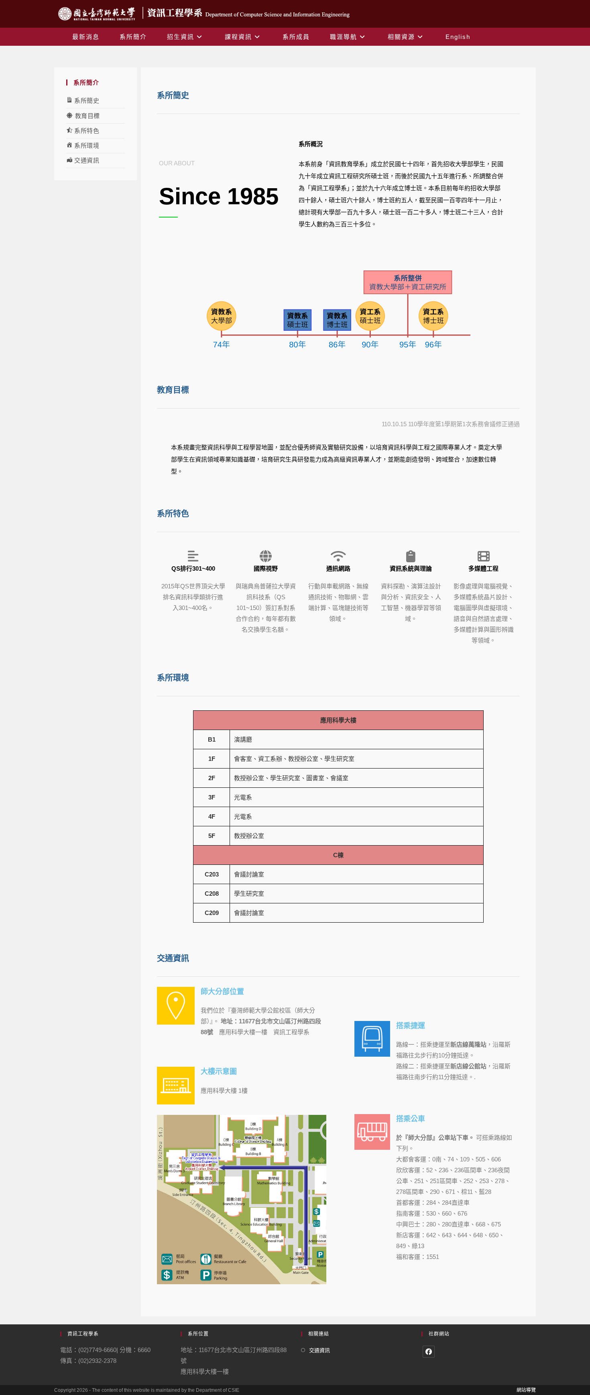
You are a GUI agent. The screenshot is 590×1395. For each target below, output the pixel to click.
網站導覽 (526, 1390)
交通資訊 (319, 1350)
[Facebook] (429, 1352)
